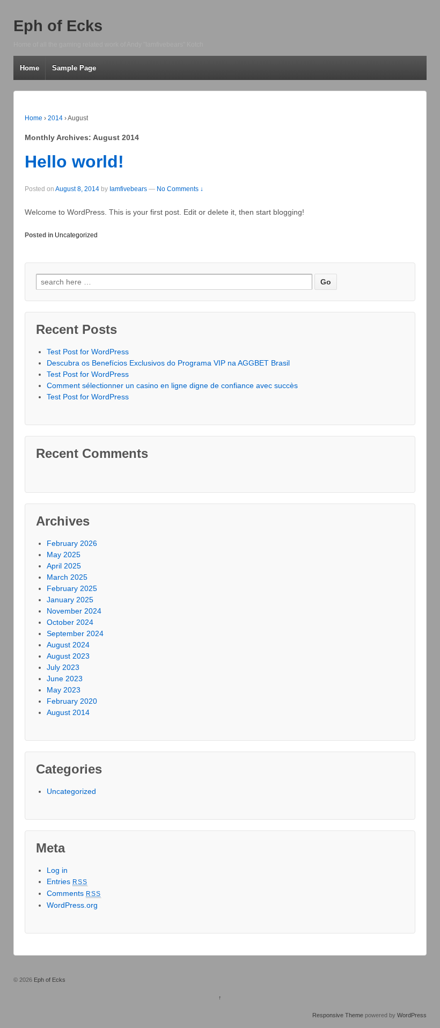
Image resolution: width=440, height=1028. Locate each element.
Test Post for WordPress (88, 351)
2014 (55, 118)
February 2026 (72, 543)
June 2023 (65, 678)
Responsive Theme (337, 1015)
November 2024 (74, 611)
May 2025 (63, 554)
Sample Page (74, 68)
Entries (67, 881)
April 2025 (64, 566)
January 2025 (70, 599)
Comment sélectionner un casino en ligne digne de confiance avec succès (172, 385)
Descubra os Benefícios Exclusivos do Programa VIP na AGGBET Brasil (168, 363)
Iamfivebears (128, 189)
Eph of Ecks (57, 25)
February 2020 (72, 701)
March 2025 (67, 577)
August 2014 (68, 712)
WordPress (412, 1015)
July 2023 (63, 667)
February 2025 (72, 588)
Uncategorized (76, 235)
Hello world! (74, 161)
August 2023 (68, 656)
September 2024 (75, 633)
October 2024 (70, 622)
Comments (74, 893)
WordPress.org (72, 905)
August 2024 (68, 644)
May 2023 (63, 690)
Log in (57, 870)
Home (29, 68)
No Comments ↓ (180, 189)
